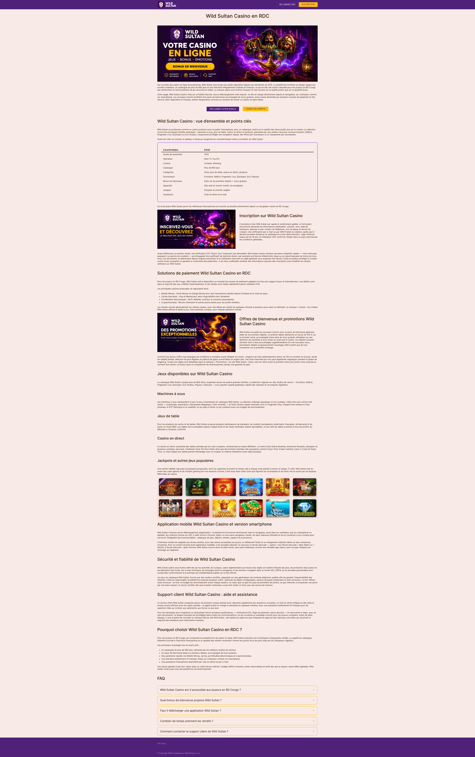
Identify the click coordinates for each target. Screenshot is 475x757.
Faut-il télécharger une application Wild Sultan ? (190, 710)
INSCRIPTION (308, 4)
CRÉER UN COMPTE (255, 109)
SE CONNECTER (287, 4)
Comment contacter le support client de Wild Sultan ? (194, 731)
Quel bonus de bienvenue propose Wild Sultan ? (191, 700)
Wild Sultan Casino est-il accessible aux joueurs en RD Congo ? (200, 689)
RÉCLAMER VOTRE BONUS (223, 109)
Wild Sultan (161, 743)
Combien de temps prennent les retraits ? (186, 721)
